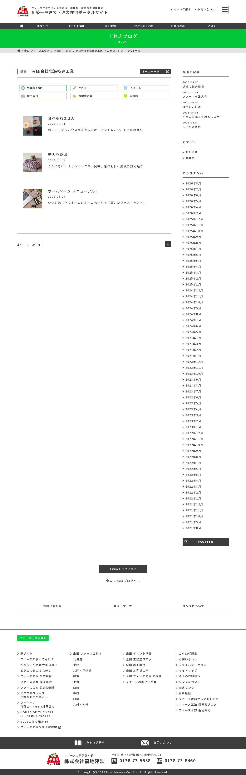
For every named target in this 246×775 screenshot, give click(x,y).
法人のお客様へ (190, 676)
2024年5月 (193, 332)
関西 (76, 687)
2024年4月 (193, 338)
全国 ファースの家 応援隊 (144, 676)
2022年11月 (194, 439)
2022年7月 (193, 463)
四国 (76, 699)
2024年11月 (194, 296)
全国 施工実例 (136, 665)
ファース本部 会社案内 (195, 710)
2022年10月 (194, 445)
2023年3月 (193, 415)
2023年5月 (193, 403)
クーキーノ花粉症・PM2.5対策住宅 (37, 704)
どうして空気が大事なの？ (38, 665)
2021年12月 (194, 504)
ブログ (212, 26)
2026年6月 (193, 195)
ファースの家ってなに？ (37, 659)
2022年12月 (194, 433)
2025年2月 (193, 278)
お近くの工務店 (144, 26)
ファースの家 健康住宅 (36, 682)
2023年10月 (194, 373)
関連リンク (186, 687)
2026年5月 (193, 201)
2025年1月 (193, 284)
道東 (68, 50)
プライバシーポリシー (194, 665)
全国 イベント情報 (139, 653)
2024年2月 (193, 350)
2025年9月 (193, 237)
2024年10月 (194, 302)
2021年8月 (193, 528)
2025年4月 (193, 266)
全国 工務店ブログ (139, 659)
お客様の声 (178, 26)
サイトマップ (123, 606)
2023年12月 (194, 362)
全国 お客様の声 (137, 670)
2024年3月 (193, 344)
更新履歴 (185, 693)
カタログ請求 (182, 9)
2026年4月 (193, 207)
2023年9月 (193, 379)
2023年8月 (193, 385)
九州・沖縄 (81, 704)
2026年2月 (193, 213)
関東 (76, 676)
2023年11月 (194, 367)
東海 (76, 682)
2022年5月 (193, 474)
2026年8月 (193, 183)
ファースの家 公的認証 (36, 676)
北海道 (58, 50)
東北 (76, 665)
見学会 (190, 158)
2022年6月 (193, 469)
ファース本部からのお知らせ (199, 699)
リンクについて (193, 606)
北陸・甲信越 (82, 670)
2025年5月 (193, 260)
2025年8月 (193, 243)
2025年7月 (193, 249)
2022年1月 (193, 498)
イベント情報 (76, 26)
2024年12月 (194, 290)
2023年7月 (193, 391)
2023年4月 (193, 409)
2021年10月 (194, 516)
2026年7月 (193, 189)
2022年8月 (193, 457)
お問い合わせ (206, 9)
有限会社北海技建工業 (89, 50)
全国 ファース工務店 (37, 50)
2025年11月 (194, 225)
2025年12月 (194, 219)
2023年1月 (193, 427)
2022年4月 (193, 480)
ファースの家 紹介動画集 (37, 687)
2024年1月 (193, 356)
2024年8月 (193, 314)
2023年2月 (193, 421)
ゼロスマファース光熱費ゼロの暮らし (34, 695)
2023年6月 (193, 397)
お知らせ (191, 152)
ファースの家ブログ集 (141, 682)
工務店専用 (33, 638)
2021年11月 (194, 510)
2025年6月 (193, 255)
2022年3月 (193, 486)
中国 (76, 693)
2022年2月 (193, 492)
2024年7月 (193, 320)
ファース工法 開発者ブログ (198, 704)
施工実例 (110, 26)
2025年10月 (194, 231)
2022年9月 (193, 451)
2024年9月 (193, 308)
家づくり (42, 26)
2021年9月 (193, 522)
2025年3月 (193, 272)
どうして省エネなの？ (35, 670)
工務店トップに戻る (123, 569)
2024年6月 (193, 326)
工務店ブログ (123, 36)
